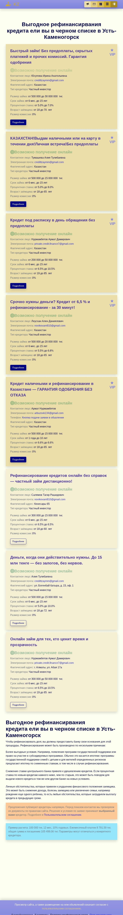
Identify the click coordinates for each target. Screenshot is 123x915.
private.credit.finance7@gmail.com (54, 243)
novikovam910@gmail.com (49, 325)
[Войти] (114, 4)
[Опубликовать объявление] (87, 4)
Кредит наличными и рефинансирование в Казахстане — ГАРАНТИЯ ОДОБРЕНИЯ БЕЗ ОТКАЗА (52, 389)
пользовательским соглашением (61, 908)
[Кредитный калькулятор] (100, 4)
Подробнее (18, 122)
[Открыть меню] (107, 4)
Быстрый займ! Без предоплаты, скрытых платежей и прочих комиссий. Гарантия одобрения (51, 56)
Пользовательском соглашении (62, 814)
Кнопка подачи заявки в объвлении (43, 417)
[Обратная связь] (94, 4)
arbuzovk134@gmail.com (48, 413)
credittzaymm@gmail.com (49, 80)
